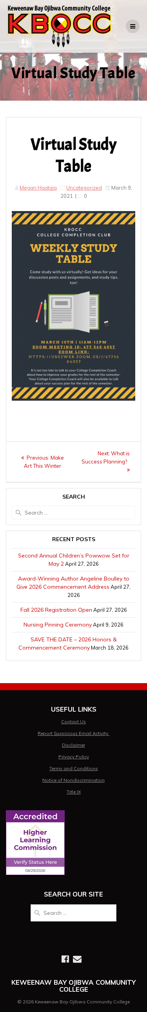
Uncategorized (84, 188)
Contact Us (73, 721)
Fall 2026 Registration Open (56, 609)
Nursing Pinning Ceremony (58, 624)
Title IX (74, 792)
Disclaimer (73, 745)
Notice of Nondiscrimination (73, 780)
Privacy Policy (73, 757)
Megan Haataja (38, 188)
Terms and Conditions (73, 768)
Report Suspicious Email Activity (73, 733)
